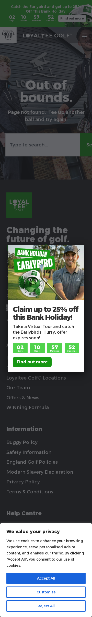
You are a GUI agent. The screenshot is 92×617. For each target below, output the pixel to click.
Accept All (46, 578)
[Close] (78, 250)
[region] (46, 570)
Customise (46, 592)
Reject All (46, 606)
